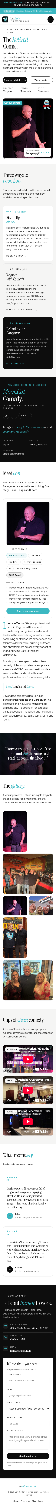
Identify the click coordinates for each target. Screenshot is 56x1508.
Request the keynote (20, 309)
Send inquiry (28, 1456)
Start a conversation (28, 611)
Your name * (14, 1374)
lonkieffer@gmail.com (20, 1351)
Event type (13, 1402)
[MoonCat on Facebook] (14, 416)
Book (40, 1501)
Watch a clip (40, 80)
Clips (34, 1501)
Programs (25, 1501)
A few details (15, 1430)
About (16, 1501)
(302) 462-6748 (17, 1339)
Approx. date (15, 1417)
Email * (10, 1389)
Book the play (15, 363)
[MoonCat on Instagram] (6, 416)
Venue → (25, 416)
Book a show (14, 255)
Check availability (15, 80)
